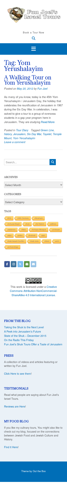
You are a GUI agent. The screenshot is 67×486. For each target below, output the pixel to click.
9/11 (9, 218)
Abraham (39, 218)
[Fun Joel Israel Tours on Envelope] (33, 264)
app (43, 235)
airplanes (11, 230)
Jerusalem (19, 134)
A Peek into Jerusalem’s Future (22, 331)
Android (32, 235)
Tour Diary (22, 130)
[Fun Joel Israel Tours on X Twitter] (20, 264)
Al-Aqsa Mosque (39, 230)
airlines (53, 224)
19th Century (23, 218)
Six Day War (34, 134)
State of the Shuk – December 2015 (25, 336)
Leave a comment (14, 142)
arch (57, 241)
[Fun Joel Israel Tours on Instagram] (13, 264)
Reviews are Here (14, 406)
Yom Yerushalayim (24, 138)
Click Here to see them (17, 373)
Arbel (47, 241)
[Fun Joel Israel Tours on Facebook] (7, 264)
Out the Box (39, 471)
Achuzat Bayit (14, 224)
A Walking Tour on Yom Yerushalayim (27, 80)
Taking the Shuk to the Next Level (24, 327)
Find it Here (11, 447)
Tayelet (47, 134)
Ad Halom (40, 224)
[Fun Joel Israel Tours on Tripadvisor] (27, 264)
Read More (48, 122)
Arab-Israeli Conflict (16, 241)
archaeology (13, 247)
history (8, 134)
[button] (33, 49)
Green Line (47, 130)
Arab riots (34, 241)
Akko (24, 230)
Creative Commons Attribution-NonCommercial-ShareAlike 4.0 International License (33, 291)
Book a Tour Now (33, 32)
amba (20, 235)
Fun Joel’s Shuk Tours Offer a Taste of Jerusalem (33, 344)
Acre (28, 224)
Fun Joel (42, 88)
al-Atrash (56, 230)
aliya (10, 235)
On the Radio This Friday (19, 340)
